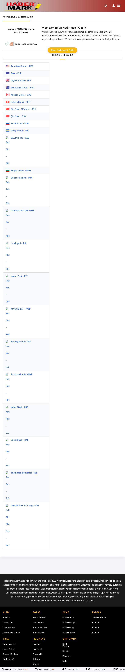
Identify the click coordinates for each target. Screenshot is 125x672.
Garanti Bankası (10, 654)
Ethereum (67, 656)
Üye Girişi (37, 644)
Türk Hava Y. (9, 659)
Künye (36, 664)
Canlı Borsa (38, 623)
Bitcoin (65, 651)
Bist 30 (95, 633)
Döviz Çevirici (68, 633)
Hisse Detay (8, 649)
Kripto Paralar (66, 645)
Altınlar (6, 618)
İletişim (36, 659)
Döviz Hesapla (69, 623)
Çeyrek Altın (9, 628)
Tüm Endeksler (40, 628)
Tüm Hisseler (39, 633)
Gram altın (8, 623)
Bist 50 (95, 628)
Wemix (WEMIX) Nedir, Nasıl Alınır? (64, 27)
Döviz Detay (68, 628)
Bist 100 (96, 623)
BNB (64, 661)
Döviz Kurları (68, 618)
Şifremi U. (37, 654)
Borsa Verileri (39, 618)
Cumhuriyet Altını (11, 633)
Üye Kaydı (37, 649)
